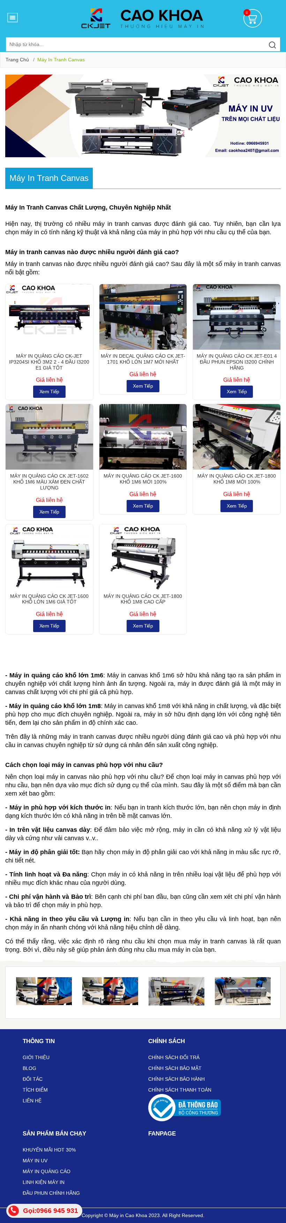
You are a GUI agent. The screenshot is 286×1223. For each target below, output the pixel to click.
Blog (29, 1068)
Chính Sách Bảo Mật (175, 1068)
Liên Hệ (32, 1100)
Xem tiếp (49, 391)
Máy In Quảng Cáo (46, 1171)
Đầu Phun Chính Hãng (51, 1193)
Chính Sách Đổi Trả (174, 1057)
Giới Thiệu (36, 1057)
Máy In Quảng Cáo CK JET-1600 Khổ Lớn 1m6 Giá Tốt (49, 599)
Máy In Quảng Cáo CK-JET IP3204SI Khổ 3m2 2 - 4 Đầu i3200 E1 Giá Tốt (49, 362)
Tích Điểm (35, 1090)
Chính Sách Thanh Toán (179, 1090)
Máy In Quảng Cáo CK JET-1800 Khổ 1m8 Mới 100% (236, 479)
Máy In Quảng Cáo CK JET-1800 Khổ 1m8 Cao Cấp (143, 599)
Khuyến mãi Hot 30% (49, 1150)
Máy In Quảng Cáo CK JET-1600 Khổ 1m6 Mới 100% (143, 479)
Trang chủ (17, 59)
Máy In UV (35, 1160)
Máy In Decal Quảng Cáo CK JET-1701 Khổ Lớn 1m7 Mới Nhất (143, 359)
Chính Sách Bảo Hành (176, 1079)
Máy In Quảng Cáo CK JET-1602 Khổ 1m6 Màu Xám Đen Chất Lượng (49, 482)
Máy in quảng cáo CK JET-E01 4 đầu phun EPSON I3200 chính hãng (237, 362)
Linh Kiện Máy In (44, 1182)
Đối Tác (33, 1079)
